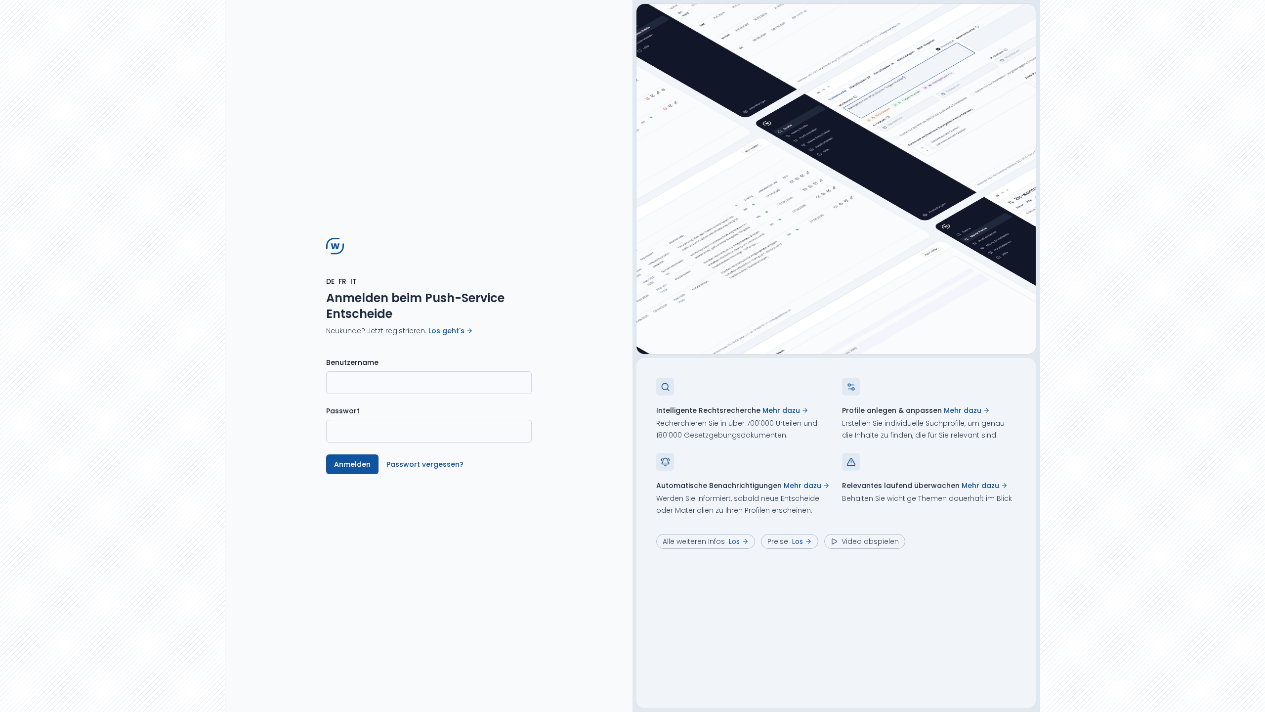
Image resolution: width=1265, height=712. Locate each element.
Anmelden (352, 464)
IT (353, 281)
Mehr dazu (781, 410)
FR (342, 281)
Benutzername (352, 362)
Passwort (343, 411)
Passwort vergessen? (425, 464)
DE (330, 281)
